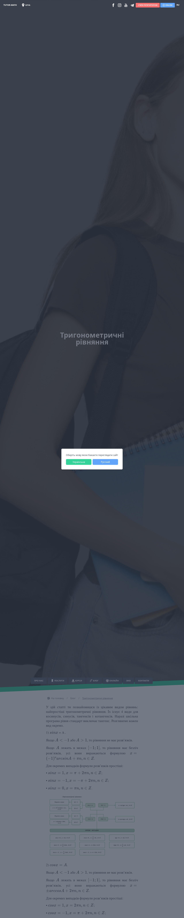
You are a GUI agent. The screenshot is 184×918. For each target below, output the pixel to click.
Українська (79, 462)
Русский (105, 462)
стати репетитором (147, 5)
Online (168, 5)
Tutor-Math (10, 5)
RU (178, 4)
